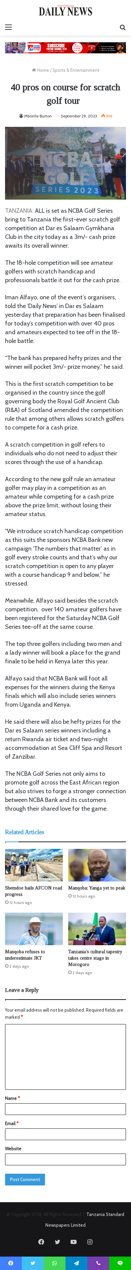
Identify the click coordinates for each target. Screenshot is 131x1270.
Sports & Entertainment (75, 70)
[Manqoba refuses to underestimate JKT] (34, 929)
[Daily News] (65, 10)
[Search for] (122, 27)
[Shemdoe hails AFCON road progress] (34, 865)
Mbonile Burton (38, 115)
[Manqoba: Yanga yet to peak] (97, 865)
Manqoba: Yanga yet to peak (96, 888)
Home (42, 70)
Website (13, 1148)
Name (12, 1098)
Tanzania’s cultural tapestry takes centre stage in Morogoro (95, 958)
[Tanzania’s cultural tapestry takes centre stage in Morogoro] (97, 929)
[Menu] (8, 27)
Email (11, 1123)
